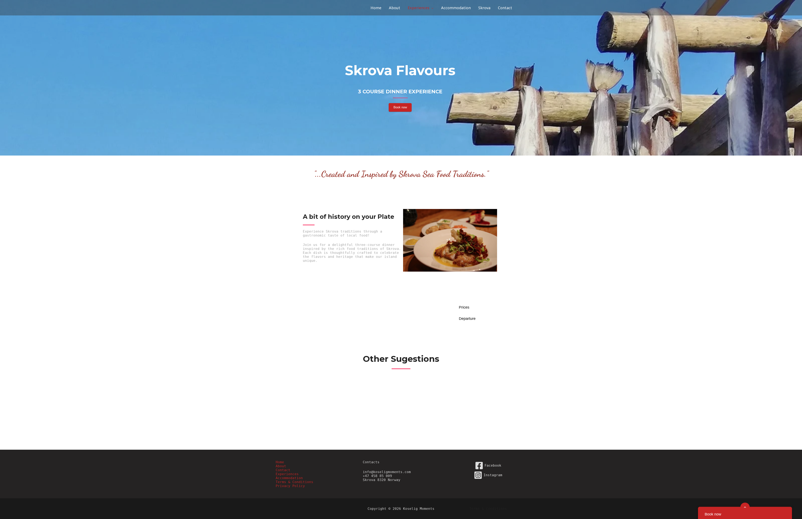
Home (280, 462)
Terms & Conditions (294, 482)
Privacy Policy (290, 486)
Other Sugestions (401, 359)
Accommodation (289, 478)
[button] (431, 7)
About (281, 466)
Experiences (287, 474)
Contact (283, 470)
